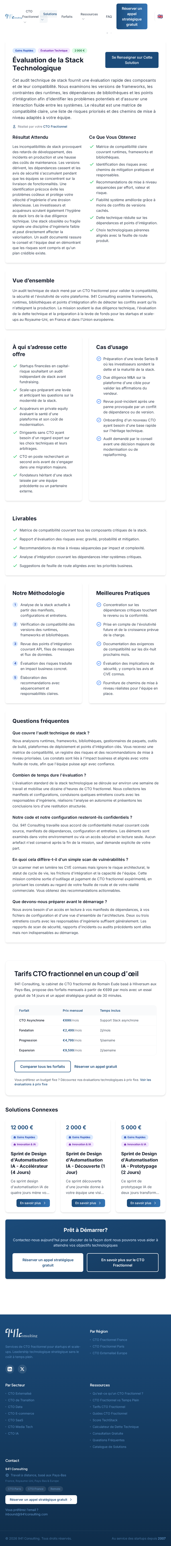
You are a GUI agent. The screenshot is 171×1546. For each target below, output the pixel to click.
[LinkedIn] (9, 1369)
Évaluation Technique (54, 50)
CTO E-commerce (21, 1413)
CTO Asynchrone (31, 1020)
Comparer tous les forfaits (42, 1066)
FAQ (109, 16)
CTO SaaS (15, 1420)
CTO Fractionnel (30, 13)
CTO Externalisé (19, 1393)
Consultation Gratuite (108, 1433)
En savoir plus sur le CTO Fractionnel (122, 1262)
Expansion (27, 1050)
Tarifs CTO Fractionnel (109, 1407)
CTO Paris (14, 1489)
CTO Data (15, 1407)
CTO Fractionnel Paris (108, 1346)
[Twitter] (22, 1369)
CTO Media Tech (20, 1427)
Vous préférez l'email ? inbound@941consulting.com (26, 1512)
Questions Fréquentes (108, 1440)
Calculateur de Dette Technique (116, 1427)
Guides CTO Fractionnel (110, 1413)
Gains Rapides (24, 50)
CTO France (35, 1489)
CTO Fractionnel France (110, 1340)
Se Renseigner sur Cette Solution (132, 60)
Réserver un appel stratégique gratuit (132, 16)
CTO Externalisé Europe (110, 1353)
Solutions (50, 14)
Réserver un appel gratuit (95, 1066)
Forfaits (67, 16)
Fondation (26, 1030)
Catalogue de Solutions (109, 1447)
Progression (28, 1040)
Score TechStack (105, 1420)
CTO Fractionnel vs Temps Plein (116, 1400)
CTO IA (13, 1433)
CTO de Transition (21, 1400)
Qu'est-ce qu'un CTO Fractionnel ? (118, 1393)
